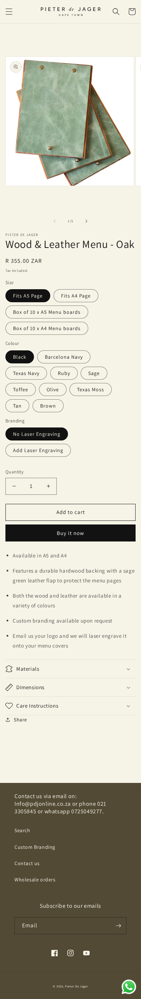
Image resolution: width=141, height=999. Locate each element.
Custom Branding (34, 847)
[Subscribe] (118, 925)
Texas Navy (26, 373)
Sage (94, 373)
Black (19, 357)
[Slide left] (55, 221)
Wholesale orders (35, 879)
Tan (17, 405)
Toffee (20, 389)
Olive (53, 389)
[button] (9, 12)
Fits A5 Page (28, 295)
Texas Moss (90, 389)
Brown (48, 405)
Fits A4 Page (76, 295)
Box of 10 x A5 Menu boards (47, 312)
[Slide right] (86, 221)
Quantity (14, 472)
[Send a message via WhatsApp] (128, 986)
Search (22, 830)
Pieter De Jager (76, 986)
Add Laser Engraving (38, 450)
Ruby (64, 373)
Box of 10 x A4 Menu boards (47, 328)
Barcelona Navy (64, 357)
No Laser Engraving (36, 434)
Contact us (27, 863)
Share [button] (20, 719)
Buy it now (70, 533)
